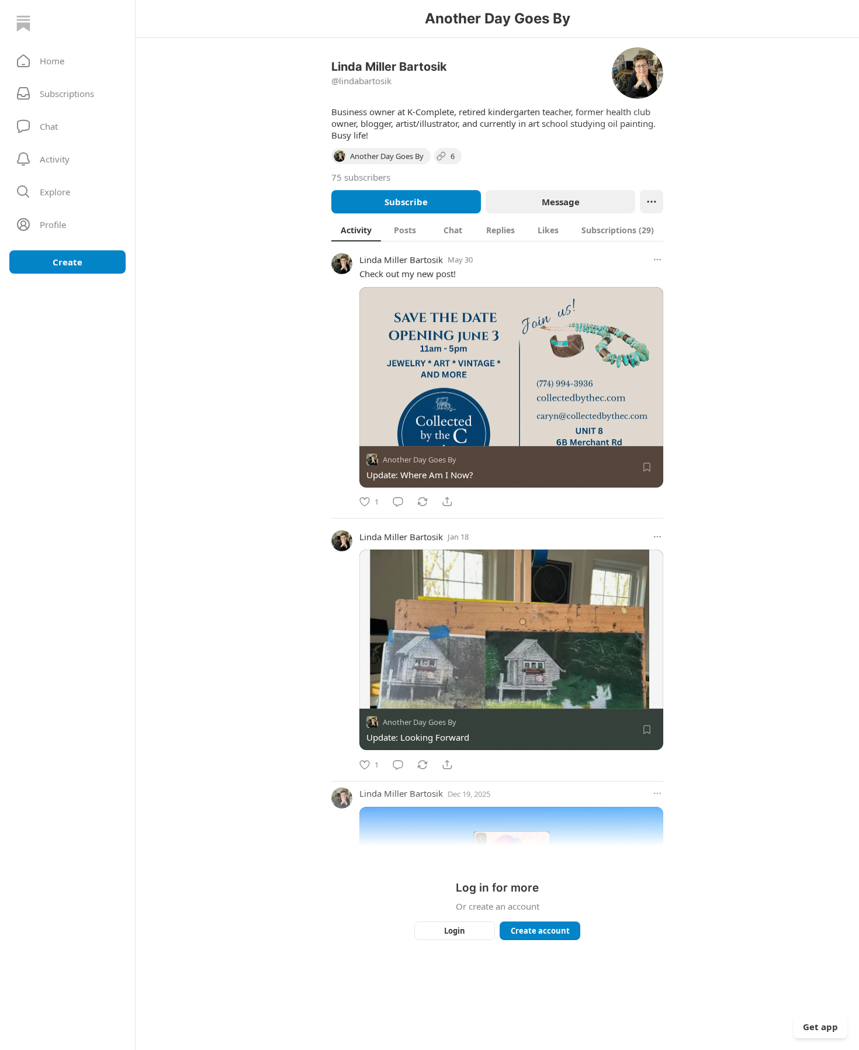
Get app (820, 1026)
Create (67, 262)
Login (454, 930)
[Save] (647, 467)
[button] (67, 61)
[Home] (23, 23)
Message (561, 202)
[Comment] (398, 501)
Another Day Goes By (419, 459)
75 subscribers (360, 177)
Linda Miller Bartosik (401, 259)
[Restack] (422, 501)
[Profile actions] (651, 201)
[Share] (447, 501)
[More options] (657, 259)
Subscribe (406, 202)
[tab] (356, 229)
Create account (540, 930)
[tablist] (497, 229)
